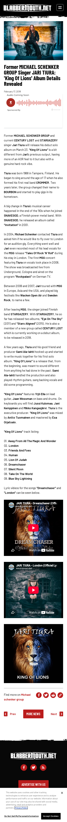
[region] (33, 805)
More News (33, 714)
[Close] (62, 792)
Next (54, 714)
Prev (13, 714)
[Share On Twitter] (46, 695)
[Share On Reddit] (53, 695)
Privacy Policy (21, 807)
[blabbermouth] (27, 11)
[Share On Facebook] (39, 695)
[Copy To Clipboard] (60, 695)
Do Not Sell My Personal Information (21, 816)
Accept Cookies (50, 816)
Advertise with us (33, 784)
